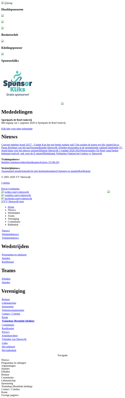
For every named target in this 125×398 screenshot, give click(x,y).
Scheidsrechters (10, 335)
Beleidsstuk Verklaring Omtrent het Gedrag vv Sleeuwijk (72, 153)
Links (5, 343)
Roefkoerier (8, 328)
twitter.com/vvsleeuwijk (17, 192)
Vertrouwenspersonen (13, 310)
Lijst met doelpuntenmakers (43, 171)
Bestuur (6, 299)
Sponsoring (8, 306)
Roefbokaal (84, 171)
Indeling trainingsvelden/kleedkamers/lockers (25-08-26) (30, 162)
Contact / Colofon (11, 313)
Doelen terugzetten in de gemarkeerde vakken (82, 147)
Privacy (6, 332)
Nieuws (6, 230)
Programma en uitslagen (14, 254)
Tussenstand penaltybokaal (15, 171)
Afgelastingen (8, 365)
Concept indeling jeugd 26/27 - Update (21, 144)
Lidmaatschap (9, 303)
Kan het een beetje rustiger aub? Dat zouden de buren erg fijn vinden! (77, 144)
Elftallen (6, 278)
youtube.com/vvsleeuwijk (18, 195)
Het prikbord (8, 346)
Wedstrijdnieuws (10, 234)
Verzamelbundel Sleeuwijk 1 (44, 147)
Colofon (5, 182)
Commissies (8, 324)
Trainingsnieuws (10, 237)
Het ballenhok (9, 350)
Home (11, 207)
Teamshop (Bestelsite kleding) (16, 386)
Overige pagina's (10, 395)
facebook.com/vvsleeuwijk (18, 198)
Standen (6, 258)
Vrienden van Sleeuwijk (14, 339)
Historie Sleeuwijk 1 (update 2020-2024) (60, 150)
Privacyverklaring (10, 188)
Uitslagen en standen (67, 171)
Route (5, 317)
